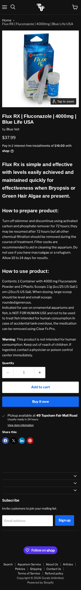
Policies (20, 569)
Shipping (36, 569)
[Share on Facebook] (5, 440)
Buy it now (40, 402)
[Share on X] (13, 440)
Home (6, 20)
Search (8, 564)
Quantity (8, 363)
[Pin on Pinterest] (30, 440)
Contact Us (53, 569)
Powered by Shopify (40, 582)
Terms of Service (29, 573)
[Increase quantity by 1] (39, 372)
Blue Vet (12, 129)
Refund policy (54, 573)
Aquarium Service (29, 564)
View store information (21, 425)
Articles (68, 564)
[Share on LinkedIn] (22, 440)
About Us (52, 564)
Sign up (65, 520)
